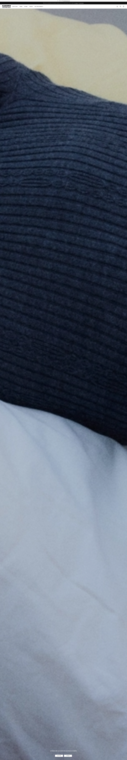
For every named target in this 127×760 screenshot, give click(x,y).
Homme (25, 6)
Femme (21, 6)
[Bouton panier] (123, 6)
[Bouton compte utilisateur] (117, 6)
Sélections (15, 6)
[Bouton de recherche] (120, 6)
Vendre (31, 6)
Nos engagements (39, 6)
